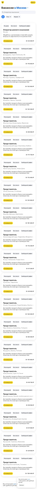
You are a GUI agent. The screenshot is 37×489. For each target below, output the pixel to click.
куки (14, 484)
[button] (18, 33)
